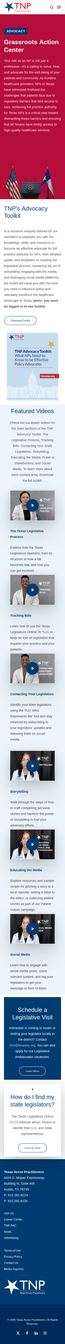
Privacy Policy (13, 1256)
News (7, 1231)
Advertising (11, 1237)
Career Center (13, 1219)
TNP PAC (10, 1225)
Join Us (9, 1213)
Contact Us (11, 1262)
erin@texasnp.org (22, 1045)
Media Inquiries (14, 1269)
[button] (59, 7)
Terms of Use (12, 1250)
